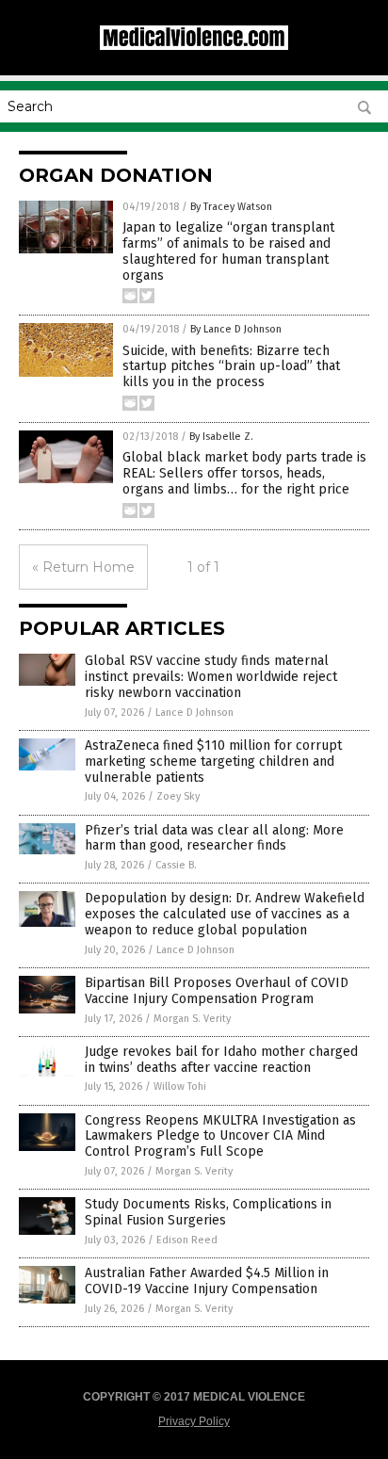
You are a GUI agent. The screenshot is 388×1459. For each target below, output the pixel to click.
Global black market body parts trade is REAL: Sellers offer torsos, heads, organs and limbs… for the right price (244, 473)
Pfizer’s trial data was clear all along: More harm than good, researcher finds (214, 838)
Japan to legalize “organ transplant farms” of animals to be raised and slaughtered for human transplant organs (228, 251)
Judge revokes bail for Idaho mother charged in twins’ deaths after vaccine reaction (221, 1060)
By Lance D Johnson (236, 329)
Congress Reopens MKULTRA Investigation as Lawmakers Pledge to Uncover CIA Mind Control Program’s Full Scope (220, 1136)
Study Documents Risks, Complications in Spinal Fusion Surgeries (208, 1212)
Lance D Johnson (194, 712)
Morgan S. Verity (192, 1019)
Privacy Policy (194, 1421)
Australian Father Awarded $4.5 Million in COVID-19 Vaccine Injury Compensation (207, 1281)
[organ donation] (194, 46)
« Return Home (83, 567)
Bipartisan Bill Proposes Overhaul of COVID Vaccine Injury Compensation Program (216, 991)
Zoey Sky (178, 796)
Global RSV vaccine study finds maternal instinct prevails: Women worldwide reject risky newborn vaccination (211, 677)
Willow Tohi (180, 1086)
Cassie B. (176, 865)
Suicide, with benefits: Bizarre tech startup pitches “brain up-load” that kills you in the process (231, 367)
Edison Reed (187, 1240)
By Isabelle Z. (221, 436)
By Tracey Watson (231, 207)
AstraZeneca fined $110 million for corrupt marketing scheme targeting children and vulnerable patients (213, 762)
